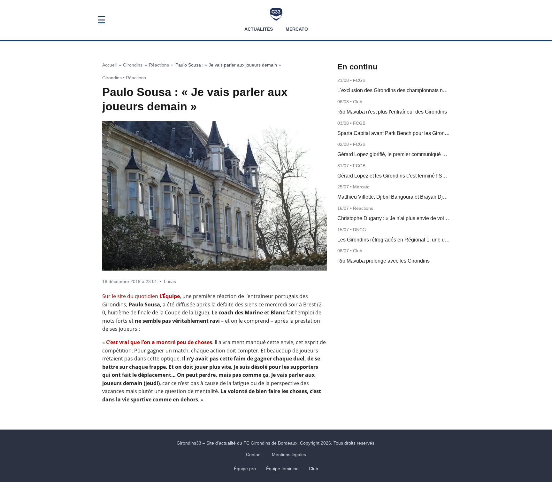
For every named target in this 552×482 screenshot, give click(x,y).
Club (313, 468)
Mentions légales (289, 454)
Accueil (109, 64)
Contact (254, 454)
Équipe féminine (282, 468)
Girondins (132, 64)
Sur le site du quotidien (141, 296)
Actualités (258, 29)
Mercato (297, 29)
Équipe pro (245, 468)
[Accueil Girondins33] (276, 14)
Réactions (159, 64)
